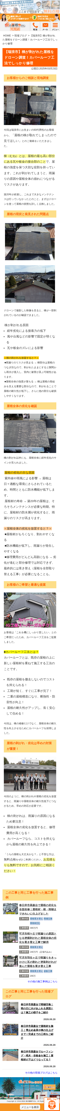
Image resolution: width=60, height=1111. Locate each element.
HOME (7, 35)
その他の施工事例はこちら (43, 981)
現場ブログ (20, 35)
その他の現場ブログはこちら (41, 1072)
